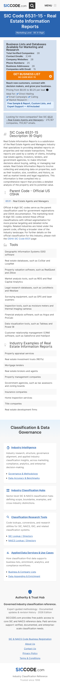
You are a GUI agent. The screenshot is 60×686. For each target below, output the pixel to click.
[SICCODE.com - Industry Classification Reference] (30, 670)
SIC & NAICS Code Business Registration (30, 639)
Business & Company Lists (22, 571)
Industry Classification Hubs (28, 490)
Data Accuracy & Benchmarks (24, 478)
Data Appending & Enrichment (24, 576)
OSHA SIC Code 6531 (19, 238)
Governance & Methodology (23, 473)
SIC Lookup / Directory (20, 536)
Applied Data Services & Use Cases (32, 552)
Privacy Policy (30, 653)
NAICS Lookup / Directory (22, 540)
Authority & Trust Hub (30, 597)
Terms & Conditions (30, 658)
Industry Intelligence (23, 447)
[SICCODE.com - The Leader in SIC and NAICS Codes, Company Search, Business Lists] (15, 5)
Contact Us (30, 648)
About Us (30, 643)
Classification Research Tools (29, 517)
